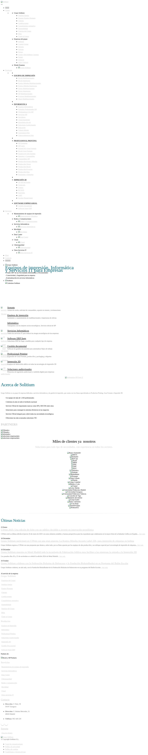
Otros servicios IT (7, 695)
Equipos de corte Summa (26, 154)
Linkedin (2, 723)
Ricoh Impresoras (24, 81)
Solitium (21, 42)
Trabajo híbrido (23, 130)
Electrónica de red (24, 122)
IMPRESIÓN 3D (20, 180)
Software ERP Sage (16, 338)
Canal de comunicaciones (14, 744)
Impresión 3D (14, 361)
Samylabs (21, 193)
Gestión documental (25, 206)
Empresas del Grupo (8, 580)
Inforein (21, 47)
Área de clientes (6, 733)
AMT (20, 195)
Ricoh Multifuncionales (26, 78)
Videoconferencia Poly (26, 135)
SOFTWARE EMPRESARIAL (25, 203)
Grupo (7, 10)
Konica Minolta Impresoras (27, 86)
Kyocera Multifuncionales (27, 96)
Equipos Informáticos (25, 107)
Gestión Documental (8, 646)
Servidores (21, 117)
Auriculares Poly (24, 133)
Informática (12, 323)
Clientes (21, 21)
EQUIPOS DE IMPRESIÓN (24, 75)
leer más (142, 534)
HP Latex (21, 146)
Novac (20, 52)
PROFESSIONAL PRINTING (25, 141)
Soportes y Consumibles (26, 156)
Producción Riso (24, 172)
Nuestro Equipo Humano (26, 18)
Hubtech (21, 60)
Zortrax (20, 188)
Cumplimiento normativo (26, 26)
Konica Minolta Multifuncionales (29, 83)
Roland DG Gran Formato (27, 148)
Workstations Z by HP (25, 112)
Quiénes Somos (23, 16)
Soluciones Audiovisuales (27, 125)
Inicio (7, 8)
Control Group (23, 44)
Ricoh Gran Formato (25, 151)
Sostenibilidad (23, 29)
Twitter (6, 723)
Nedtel (20, 57)
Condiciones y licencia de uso (15, 752)
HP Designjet (22, 143)
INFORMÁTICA (20, 104)
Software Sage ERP (25, 208)
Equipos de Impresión (8, 626)
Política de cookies (11, 749)
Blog (20, 34)
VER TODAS (23, 62)
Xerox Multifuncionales (26, 88)
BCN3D (21, 190)
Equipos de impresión (17, 315)
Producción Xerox (24, 164)
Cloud (3, 691)
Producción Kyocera (25, 169)
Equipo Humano (7, 588)
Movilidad (4, 687)
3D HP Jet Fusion (24, 182)
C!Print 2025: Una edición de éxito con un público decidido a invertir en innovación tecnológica (47, 529)
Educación (21, 128)
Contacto (8, 258)
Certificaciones (23, 23)
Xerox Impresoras (24, 91)
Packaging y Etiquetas (25, 175)
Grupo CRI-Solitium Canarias (28, 55)
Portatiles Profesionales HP (27, 109)
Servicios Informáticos (18, 330)
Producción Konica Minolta (27, 161)
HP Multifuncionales (25, 94)
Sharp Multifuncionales (26, 99)
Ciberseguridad (6, 679)
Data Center (5, 675)
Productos (8, 70)
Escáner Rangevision (25, 198)
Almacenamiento (24, 120)
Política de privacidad (12, 747)
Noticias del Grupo (24, 31)
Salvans (21, 49)
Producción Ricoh (24, 167)
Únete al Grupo (23, 36)
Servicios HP (22, 115)
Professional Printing (17, 353)
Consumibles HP (24, 159)
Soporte (8, 261)
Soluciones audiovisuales (19, 369)
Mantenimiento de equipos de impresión (15, 667)
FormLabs (21, 185)
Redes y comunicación (9, 683)
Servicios (8, 211)
